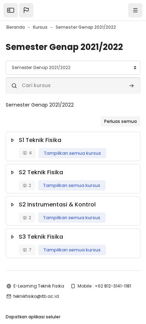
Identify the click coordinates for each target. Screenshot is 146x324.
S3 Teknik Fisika (41, 237)
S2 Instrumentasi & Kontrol (57, 204)
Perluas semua (120, 121)
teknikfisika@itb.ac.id (36, 296)
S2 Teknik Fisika (41, 172)
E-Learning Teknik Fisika (38, 286)
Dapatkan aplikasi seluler (33, 317)
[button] (26, 10)
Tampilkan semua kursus (72, 153)
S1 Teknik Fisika (40, 140)
